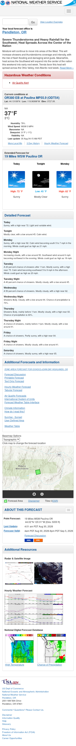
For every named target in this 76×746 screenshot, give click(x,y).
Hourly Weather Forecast (17, 386)
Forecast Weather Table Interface (21, 402)
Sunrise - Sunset (13, 417)
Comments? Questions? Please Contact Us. (23, 709)
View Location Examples (51, 21)
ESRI (55, 500)
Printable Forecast (14, 377)
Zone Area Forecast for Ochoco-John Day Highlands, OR (36, 369)
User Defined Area (14, 420)
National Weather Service (14, 694)
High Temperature (14, 664)
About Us (6, 734)
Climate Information (14, 408)
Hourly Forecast (56, 143)
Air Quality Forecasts (15, 395)
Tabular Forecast (13, 390)
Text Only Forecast (14, 381)
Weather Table (12, 426)
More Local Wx (15, 143)
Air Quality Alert (20, 82)
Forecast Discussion (15, 374)
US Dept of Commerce (13, 688)
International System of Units (19, 399)
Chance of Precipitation (49, 664)
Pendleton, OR (14, 32)
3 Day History (33, 143)
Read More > (67, 67)
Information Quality (11, 717)
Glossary (6, 723)
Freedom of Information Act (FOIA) (18, 732)
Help (4, 720)
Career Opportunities (12, 738)
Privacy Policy (9, 728)
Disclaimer (34, 500)
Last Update (10, 526)
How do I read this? (14, 411)
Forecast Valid (11, 530)
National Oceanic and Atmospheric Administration (25, 691)
